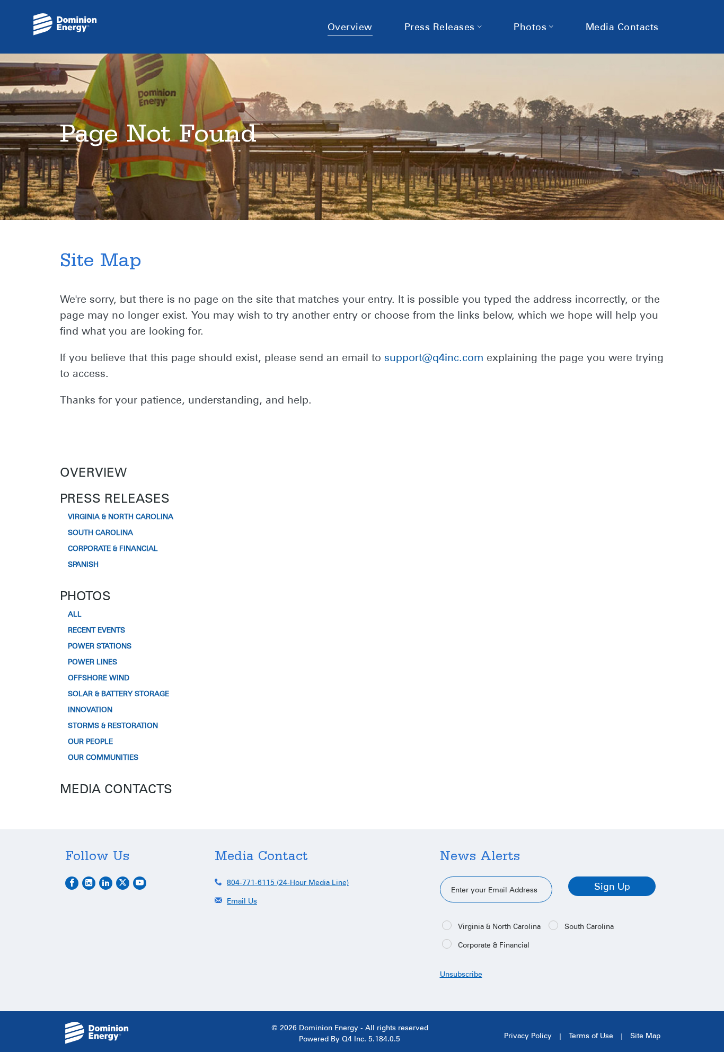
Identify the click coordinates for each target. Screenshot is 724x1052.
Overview (93, 472)
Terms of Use (591, 1035)
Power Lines (92, 661)
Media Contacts (116, 788)
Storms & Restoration (113, 725)
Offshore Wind (98, 677)
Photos (85, 595)
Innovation (90, 709)
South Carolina (100, 532)
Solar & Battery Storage (118, 693)
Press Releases (115, 498)
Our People (90, 741)
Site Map (645, 1035)
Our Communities (103, 757)
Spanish (83, 564)
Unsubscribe (461, 974)
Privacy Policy (528, 1035)
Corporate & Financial (113, 548)
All (75, 614)
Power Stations (99, 646)
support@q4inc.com (433, 357)
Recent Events (96, 630)
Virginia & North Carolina (120, 516)
